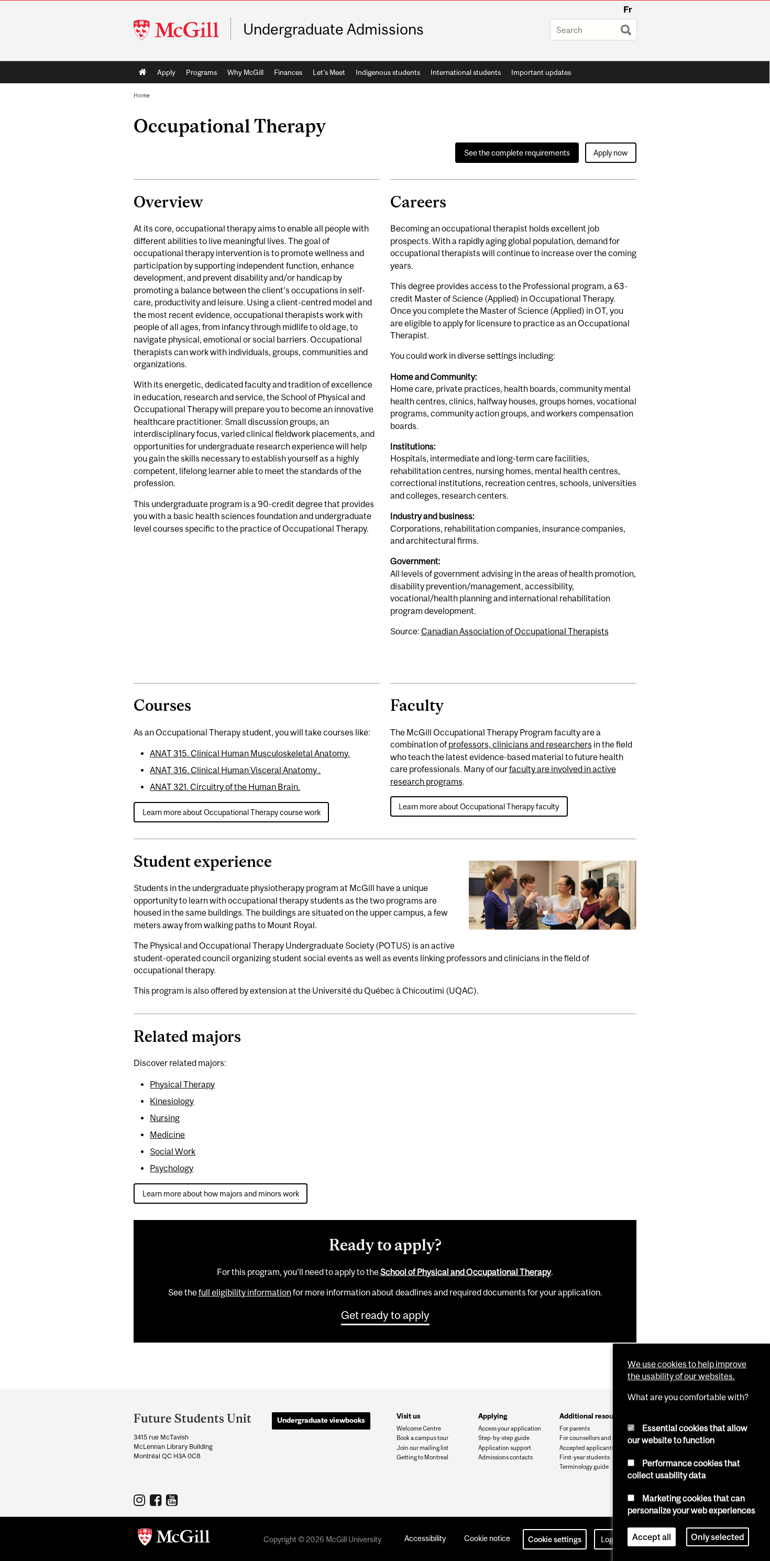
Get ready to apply (385, 1315)
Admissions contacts (505, 1457)
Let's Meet (329, 72)
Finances (288, 72)
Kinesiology (172, 1101)
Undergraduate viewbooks (321, 1420)
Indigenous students (388, 72)
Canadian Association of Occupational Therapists (515, 631)
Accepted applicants (586, 1448)
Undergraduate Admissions (333, 29)
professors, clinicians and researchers (520, 744)
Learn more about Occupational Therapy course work (231, 812)
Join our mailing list (422, 1448)
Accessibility (425, 1538)
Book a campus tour (422, 1438)
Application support (504, 1448)
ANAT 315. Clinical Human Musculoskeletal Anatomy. (250, 753)
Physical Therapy (182, 1084)
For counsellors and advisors (596, 1438)
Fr (627, 9)
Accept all (651, 1537)
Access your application (509, 1428)
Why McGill (245, 72)
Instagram (141, 1499)
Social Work (172, 1151)
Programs (201, 72)
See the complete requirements (517, 152)
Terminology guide (584, 1467)
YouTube (173, 1499)
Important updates (541, 72)
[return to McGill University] (174, 1539)
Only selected (717, 1537)
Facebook (157, 1499)
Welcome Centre (419, 1428)
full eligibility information (245, 1292)
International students (466, 72)
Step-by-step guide (504, 1438)
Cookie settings (554, 1539)
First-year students (584, 1457)
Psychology (171, 1168)
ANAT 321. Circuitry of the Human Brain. (225, 787)
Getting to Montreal (422, 1457)
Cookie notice (487, 1538)
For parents (574, 1428)
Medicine (167, 1134)
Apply (166, 72)
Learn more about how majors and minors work (220, 1193)
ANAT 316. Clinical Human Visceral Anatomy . (235, 770)
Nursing (165, 1118)
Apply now (610, 152)
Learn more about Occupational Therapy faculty (479, 806)
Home (143, 72)
